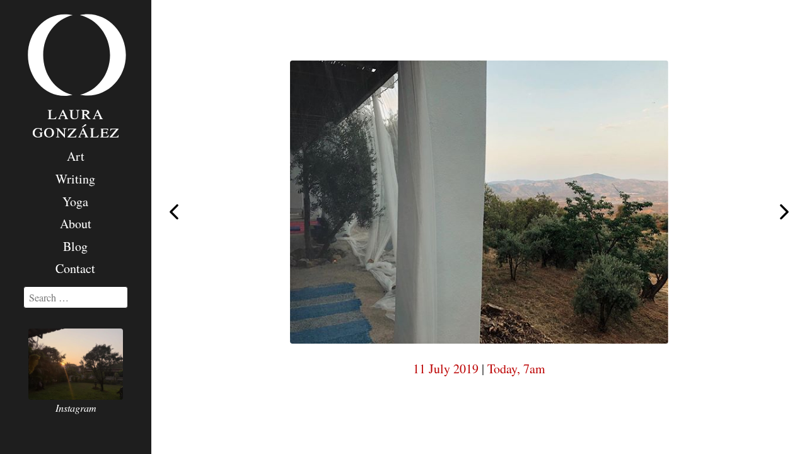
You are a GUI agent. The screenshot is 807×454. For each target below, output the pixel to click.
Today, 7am (516, 368)
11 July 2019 (446, 368)
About (75, 223)
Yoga (75, 201)
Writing (75, 178)
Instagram (75, 407)
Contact (75, 268)
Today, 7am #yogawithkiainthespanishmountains (784, 212)
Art (75, 156)
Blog (75, 246)
